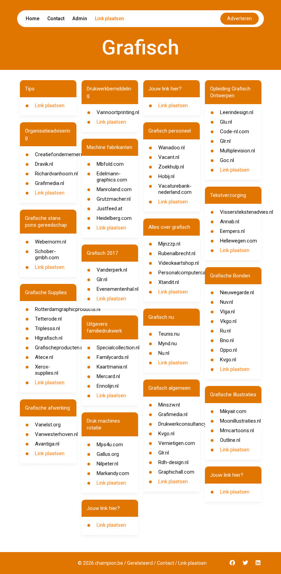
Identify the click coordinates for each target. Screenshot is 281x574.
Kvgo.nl (166, 433)
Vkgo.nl (228, 321)
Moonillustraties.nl (240, 421)
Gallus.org (108, 454)
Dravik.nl (44, 164)
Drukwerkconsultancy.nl (184, 424)
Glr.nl (102, 279)
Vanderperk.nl (112, 270)
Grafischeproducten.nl (59, 348)
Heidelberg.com (114, 218)
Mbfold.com (110, 164)
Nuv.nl (226, 302)
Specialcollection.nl (118, 348)
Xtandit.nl (168, 282)
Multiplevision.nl (237, 151)
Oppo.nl (228, 350)
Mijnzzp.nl (169, 244)
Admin (79, 18)
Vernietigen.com (176, 443)
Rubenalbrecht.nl (176, 253)
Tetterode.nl (48, 319)
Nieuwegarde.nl (237, 292)
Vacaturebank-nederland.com (175, 189)
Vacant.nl (168, 157)
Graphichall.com (176, 472)
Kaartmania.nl (112, 367)
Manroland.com (114, 189)
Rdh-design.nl (173, 462)
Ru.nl (225, 331)
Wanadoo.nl (171, 148)
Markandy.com (113, 473)
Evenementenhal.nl (117, 289)
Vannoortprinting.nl (118, 112)
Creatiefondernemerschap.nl (67, 154)
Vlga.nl (227, 312)
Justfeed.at (109, 208)
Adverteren (239, 18)
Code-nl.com (234, 131)
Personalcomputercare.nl (186, 273)
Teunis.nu (169, 334)
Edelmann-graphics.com (112, 177)
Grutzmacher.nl (114, 199)
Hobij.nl (166, 176)
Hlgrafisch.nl (48, 338)
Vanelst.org (48, 425)
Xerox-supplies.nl (46, 370)
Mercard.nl (108, 376)
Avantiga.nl (47, 444)
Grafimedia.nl (49, 183)
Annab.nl (229, 222)
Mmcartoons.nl (237, 430)
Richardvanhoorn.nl (56, 174)
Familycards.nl (113, 357)
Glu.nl (226, 122)
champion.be (109, 563)
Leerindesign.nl (236, 112)
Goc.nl (227, 160)
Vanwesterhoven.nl (56, 434)
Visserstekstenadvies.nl (246, 212)
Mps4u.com (110, 444)
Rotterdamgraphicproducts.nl (67, 309)
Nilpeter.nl (107, 464)
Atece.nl (44, 357)
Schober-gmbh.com (47, 254)
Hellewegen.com (238, 241)
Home (32, 18)
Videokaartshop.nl (178, 263)
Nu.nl (163, 353)
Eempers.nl (232, 231)
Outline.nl (230, 440)
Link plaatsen (109, 18)
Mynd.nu (167, 343)
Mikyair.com (233, 411)
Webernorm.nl (50, 242)
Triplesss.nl (47, 328)
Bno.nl (227, 340)
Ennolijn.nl (108, 386)
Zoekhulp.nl (171, 167)
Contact (55, 18)
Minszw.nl (169, 405)
